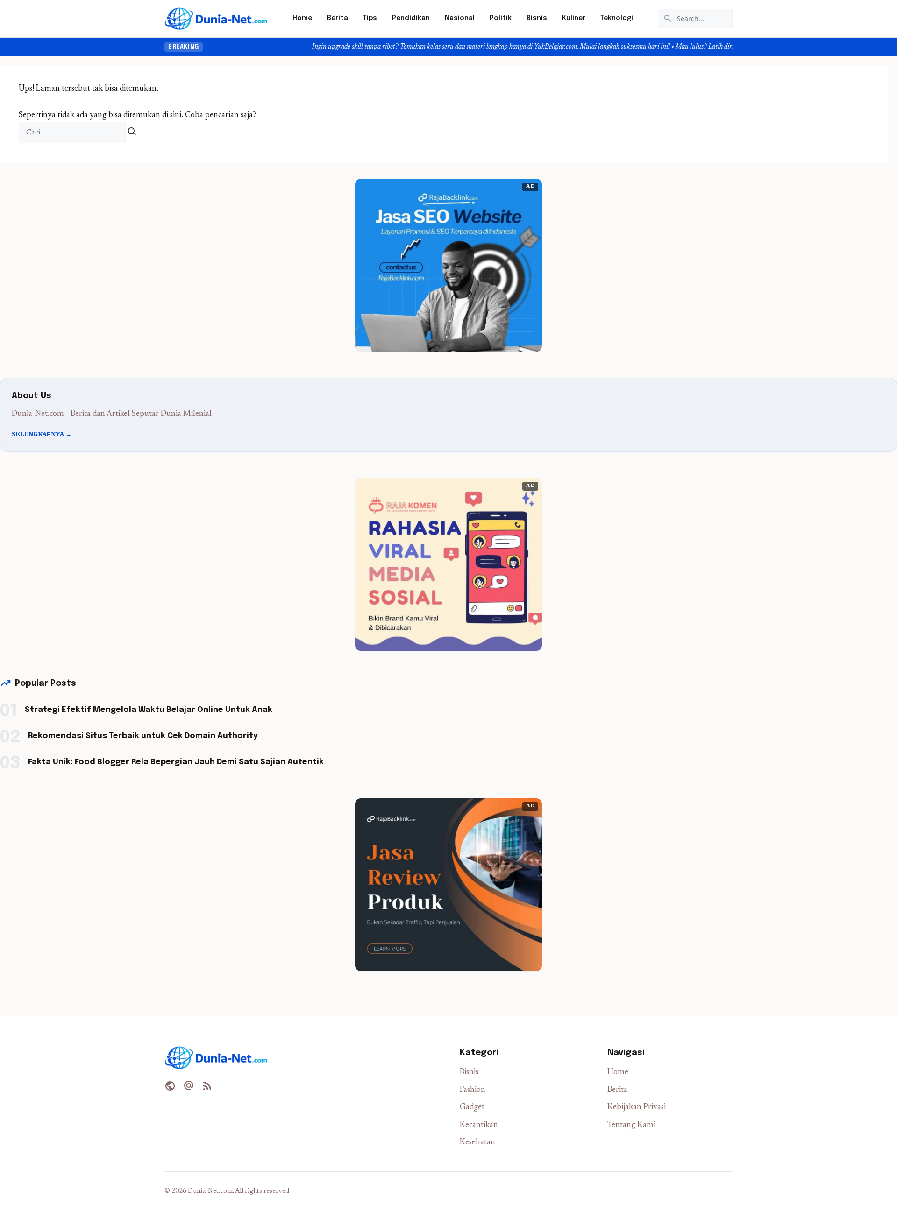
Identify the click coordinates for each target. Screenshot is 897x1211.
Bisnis (537, 18)
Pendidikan (411, 18)
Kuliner (573, 18)
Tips (370, 18)
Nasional (460, 18)
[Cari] (132, 133)
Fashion (472, 1090)
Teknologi (616, 18)
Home (302, 18)
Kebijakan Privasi (636, 1108)
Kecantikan (479, 1125)
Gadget (472, 1108)
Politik (501, 18)
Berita (337, 18)
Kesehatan (477, 1143)
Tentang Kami (631, 1125)
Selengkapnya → (41, 434)
